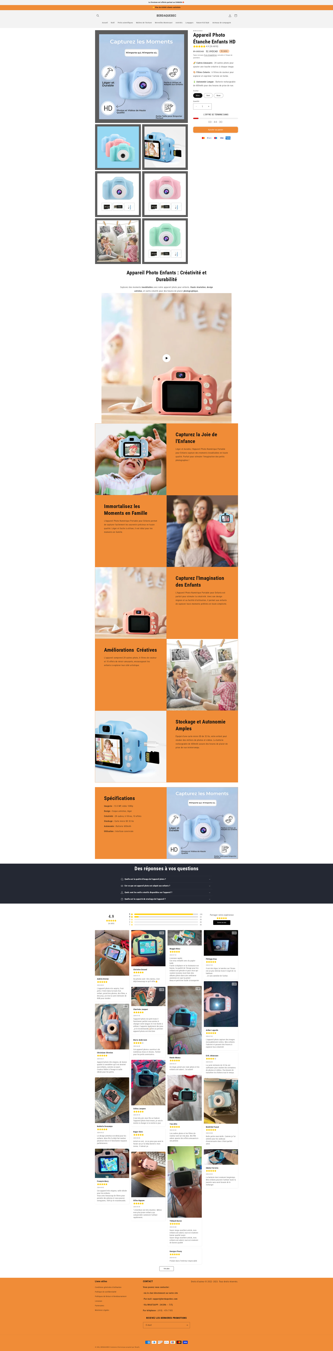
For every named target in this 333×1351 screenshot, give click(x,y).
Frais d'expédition (210, 55)
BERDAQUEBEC (105, 1347)
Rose (219, 95)
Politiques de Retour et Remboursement (110, 1296)
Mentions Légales (102, 1310)
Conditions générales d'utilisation (108, 1287)
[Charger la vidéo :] (166, 358)
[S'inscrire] (187, 1325)
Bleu (198, 95)
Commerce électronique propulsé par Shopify (124, 1347)
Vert (208, 95)
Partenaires (99, 1306)
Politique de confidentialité (105, 1292)
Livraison (98, 1301)
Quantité (196, 101)
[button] (98, 15)
